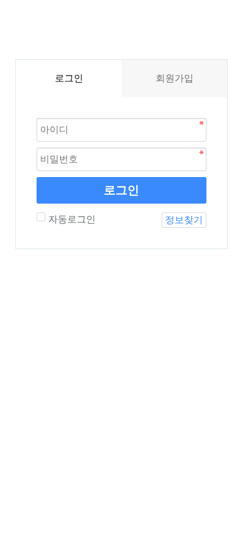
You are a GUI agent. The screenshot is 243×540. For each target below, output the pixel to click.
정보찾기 (184, 220)
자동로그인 (72, 219)
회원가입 (174, 78)
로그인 (121, 190)
